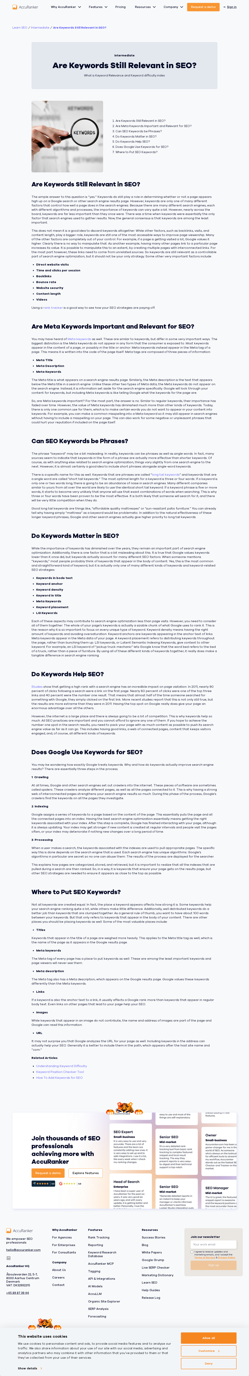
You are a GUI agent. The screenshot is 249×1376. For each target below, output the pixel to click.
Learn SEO (19, 28)
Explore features (86, 1173)
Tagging (94, 1271)
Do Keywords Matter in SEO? (136, 137)
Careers (58, 1278)
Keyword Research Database (102, 1254)
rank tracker (53, 308)
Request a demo (203, 7)
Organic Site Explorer (104, 1301)
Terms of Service (204, 1257)
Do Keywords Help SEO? (133, 142)
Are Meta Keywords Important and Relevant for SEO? (153, 126)
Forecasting (97, 1316)
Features (96, 7)
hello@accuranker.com (23, 1250)
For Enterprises (63, 1245)
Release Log (151, 1298)
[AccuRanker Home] (25, 7)
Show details (27, 1368)
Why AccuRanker (63, 7)
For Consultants (64, 1252)
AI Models (95, 1286)
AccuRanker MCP (101, 1264)
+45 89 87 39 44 (17, 1293)
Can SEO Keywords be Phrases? (139, 131)
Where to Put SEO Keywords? (136, 152)
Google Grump (153, 1260)
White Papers (152, 1252)
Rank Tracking (99, 1237)
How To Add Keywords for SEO (59, 1078)
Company (171, 7)
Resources (143, 7)
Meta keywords (79, 339)
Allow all (209, 1338)
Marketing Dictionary (158, 1275)
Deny (208, 1363)
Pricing (120, 7)
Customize (206, 1351)
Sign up (213, 1265)
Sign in (232, 7)
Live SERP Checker (156, 1268)
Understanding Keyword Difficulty (61, 1066)
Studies (37, 687)
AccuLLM (95, 1294)
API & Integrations (101, 1279)
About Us (59, 1270)
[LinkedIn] (8, 1258)
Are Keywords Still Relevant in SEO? (79, 28)
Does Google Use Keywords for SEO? (142, 147)
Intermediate (40, 28)
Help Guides (151, 1290)
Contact (58, 1285)
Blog (145, 1245)
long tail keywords (166, 475)
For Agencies (62, 1237)
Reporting (95, 1245)
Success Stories (153, 1237)
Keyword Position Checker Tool (60, 1072)
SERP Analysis (98, 1309)
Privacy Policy (226, 1257)
